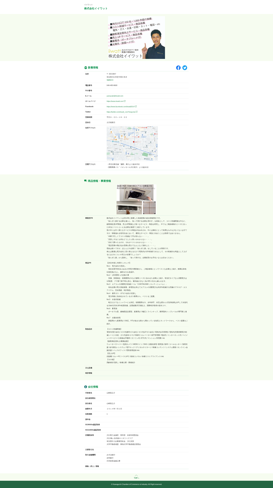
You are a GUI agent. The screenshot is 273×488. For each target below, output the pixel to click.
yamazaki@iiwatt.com (115, 96)
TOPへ (136, 478)
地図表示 (110, 80)
